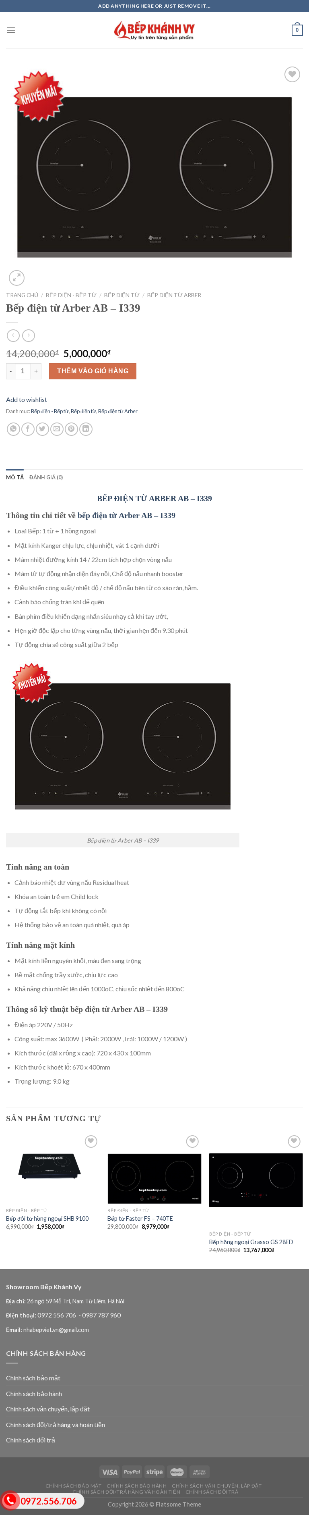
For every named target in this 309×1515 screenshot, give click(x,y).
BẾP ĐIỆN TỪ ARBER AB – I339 (154, 498)
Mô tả (15, 477)
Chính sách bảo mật (33, 1378)
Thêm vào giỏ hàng (92, 371)
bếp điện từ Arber (109, 515)
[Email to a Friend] (57, 429)
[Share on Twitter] (42, 429)
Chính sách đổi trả (30, 1440)
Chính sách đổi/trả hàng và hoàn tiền (55, 1424)
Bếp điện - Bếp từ (71, 295)
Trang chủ (22, 295)
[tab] (15, 477)
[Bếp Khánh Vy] (154, 30)
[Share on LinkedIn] (86, 429)
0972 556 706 (57, 1315)
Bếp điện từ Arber (174, 295)
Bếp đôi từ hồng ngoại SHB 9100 (47, 1218)
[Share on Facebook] (28, 429)
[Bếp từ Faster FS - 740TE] (154, 1168)
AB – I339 (158, 515)
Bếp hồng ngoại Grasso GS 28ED (251, 1241)
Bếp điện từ (122, 295)
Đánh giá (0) (46, 477)
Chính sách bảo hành (34, 1393)
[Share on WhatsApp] (13, 429)
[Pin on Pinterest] (71, 429)
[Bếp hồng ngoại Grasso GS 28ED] (256, 1180)
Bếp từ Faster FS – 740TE (140, 1218)
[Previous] (6, 1200)
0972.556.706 (49, 1501)
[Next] (303, 1200)
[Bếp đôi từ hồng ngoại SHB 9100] (53, 1168)
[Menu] (11, 30)
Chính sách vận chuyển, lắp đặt (48, 1409)
